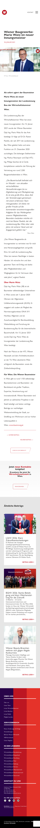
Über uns (6, 702)
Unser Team (7, 705)
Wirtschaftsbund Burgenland (12, 755)
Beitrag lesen (27, 562)
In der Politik (7, 714)
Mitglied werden (8, 717)
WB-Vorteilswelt (8, 737)
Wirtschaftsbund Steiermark (12, 775)
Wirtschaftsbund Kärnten (11, 767)
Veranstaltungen (8, 732)
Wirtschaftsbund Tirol (10, 761)
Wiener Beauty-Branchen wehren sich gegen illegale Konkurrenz (18, 650)
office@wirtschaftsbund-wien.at (13, 793)
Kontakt (30, 12)
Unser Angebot (8, 740)
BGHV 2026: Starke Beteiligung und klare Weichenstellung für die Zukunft (19, 595)
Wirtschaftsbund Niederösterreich (13, 772)
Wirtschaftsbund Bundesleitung (12, 752)
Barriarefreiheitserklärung (9, 807)
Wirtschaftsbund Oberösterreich (13, 770)
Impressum (12, 806)
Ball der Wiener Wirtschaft (11, 734)
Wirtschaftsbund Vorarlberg (11, 758)
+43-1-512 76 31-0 (10, 790)
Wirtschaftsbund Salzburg (11, 764)
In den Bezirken (8, 711)
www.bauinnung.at (16, 425)
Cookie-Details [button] (23, 806)
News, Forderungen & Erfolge (12, 729)
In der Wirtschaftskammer (11, 708)
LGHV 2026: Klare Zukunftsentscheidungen (17, 539)
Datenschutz (17, 806)
